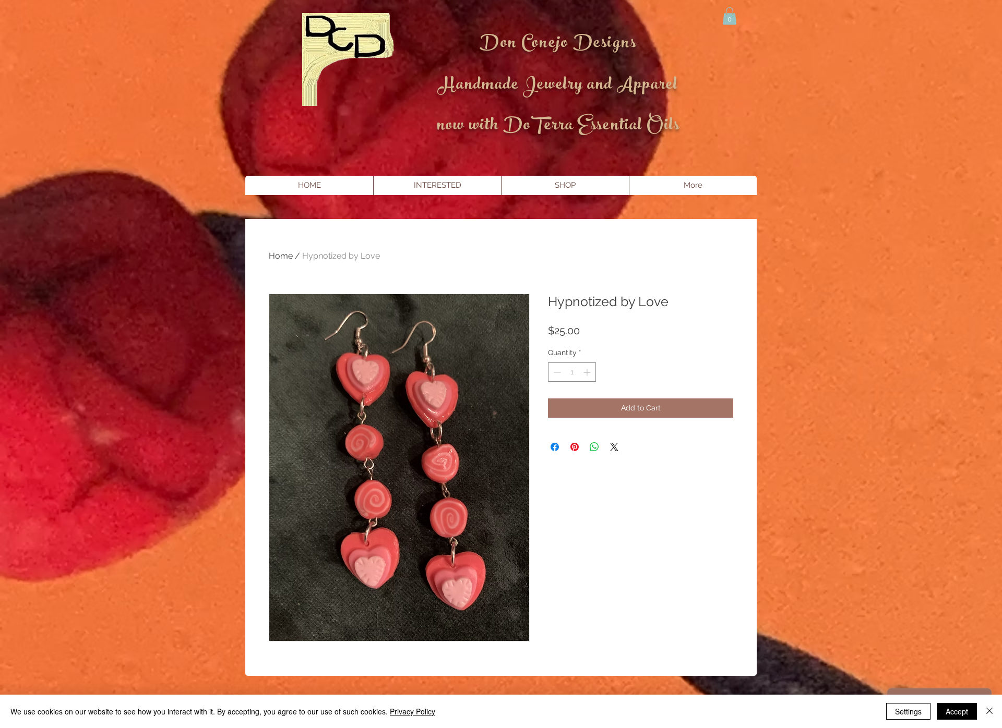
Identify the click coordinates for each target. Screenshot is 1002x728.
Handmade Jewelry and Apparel (558, 86)
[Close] (989, 711)
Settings (908, 711)
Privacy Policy (412, 711)
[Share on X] (614, 447)
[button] (729, 16)
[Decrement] (556, 372)
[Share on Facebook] (554, 447)
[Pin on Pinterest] (574, 447)
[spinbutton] (572, 372)
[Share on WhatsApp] (594, 447)
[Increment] (587, 372)
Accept (957, 711)
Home (281, 256)
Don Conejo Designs (558, 44)
